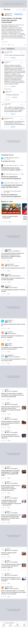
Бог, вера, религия (13, 588)
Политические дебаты (16, 191)
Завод (9, 322)
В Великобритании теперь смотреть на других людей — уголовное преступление (11, 170)
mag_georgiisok (7, 191)
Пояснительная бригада (14, 275)
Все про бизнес (11, 333)
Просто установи (13, 174)
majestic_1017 (7, 182)
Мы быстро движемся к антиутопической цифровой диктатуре (11, 178)
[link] (11, 213)
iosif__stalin (6, 165)
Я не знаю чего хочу (8, 161)
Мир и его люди (13, 165)
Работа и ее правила (10, 15)
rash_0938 (6, 157)
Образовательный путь (14, 157)
